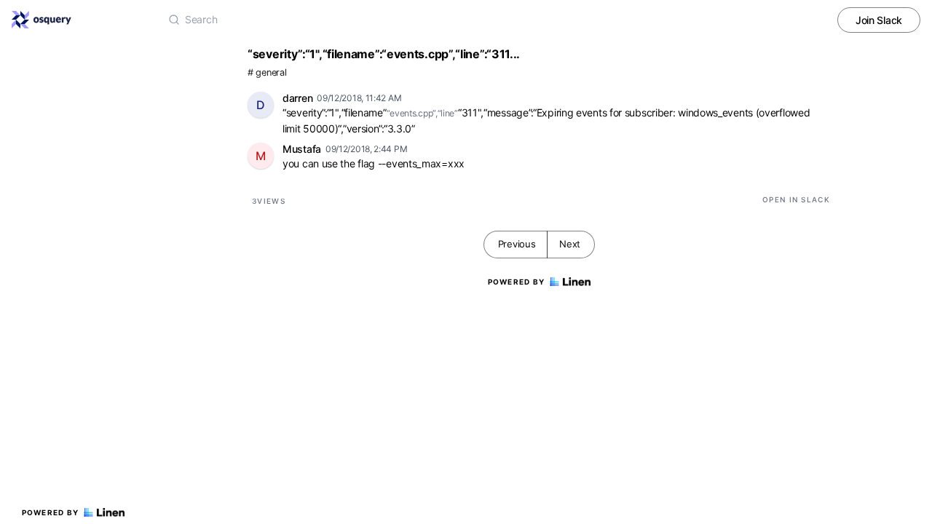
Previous (517, 244)
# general (267, 72)
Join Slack (879, 20)
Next (569, 244)
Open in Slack (796, 199)
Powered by (50, 512)
